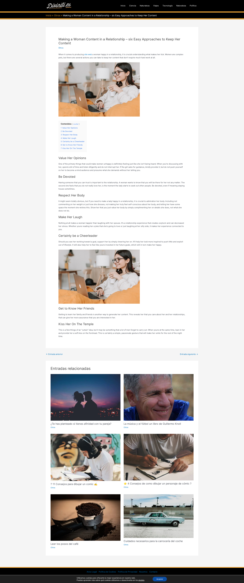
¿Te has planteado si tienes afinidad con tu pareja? (81, 423)
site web (88, 54)
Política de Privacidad (127, 572)
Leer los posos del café (64, 543)
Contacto (153, 572)
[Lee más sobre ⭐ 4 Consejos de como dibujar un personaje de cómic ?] (159, 457)
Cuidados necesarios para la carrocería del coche (153, 541)
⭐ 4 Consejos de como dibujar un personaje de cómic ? (157, 483)
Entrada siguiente (189, 354)
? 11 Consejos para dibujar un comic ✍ (74, 484)
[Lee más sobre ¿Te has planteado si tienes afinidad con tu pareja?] (85, 397)
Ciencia (132, 5)
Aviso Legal (92, 572)
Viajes (156, 5)
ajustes (141, 580)
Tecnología (167, 5)
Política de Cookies (107, 572)
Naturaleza (144, 5)
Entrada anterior (54, 354)
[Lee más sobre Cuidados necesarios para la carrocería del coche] (159, 516)
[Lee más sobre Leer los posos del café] (85, 517)
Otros (60, 48)
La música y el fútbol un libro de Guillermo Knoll (152, 423)
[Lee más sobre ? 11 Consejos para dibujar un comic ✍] (85, 457)
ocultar (75, 124)
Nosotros (143, 572)
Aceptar (159, 579)
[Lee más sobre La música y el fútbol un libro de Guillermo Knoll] (159, 397)
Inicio (123, 5)
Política (193, 5)
